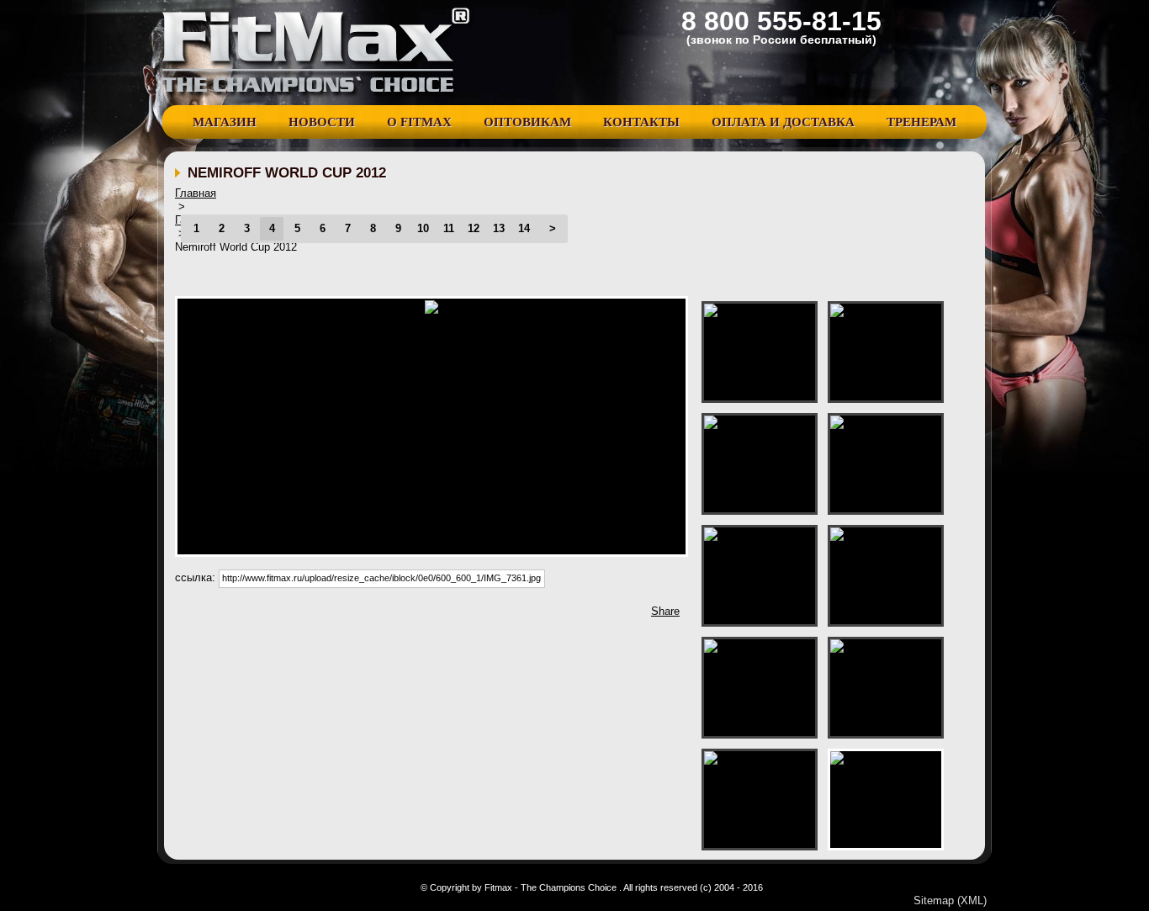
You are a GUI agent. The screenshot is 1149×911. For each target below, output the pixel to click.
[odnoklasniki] (362, 616)
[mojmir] (388, 616)
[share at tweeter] (211, 616)
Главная (195, 193)
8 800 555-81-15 (781, 21)
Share (665, 611)
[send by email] (413, 616)
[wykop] (262, 616)
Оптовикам (527, 122)
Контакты (641, 122)
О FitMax (419, 122)
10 (423, 228)
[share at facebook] (186, 616)
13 (499, 228)
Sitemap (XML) (950, 900)
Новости (322, 122)
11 (448, 228)
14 (524, 228)
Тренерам (921, 122)
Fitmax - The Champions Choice (318, 52)
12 (473, 228)
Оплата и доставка (783, 122)
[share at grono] (236, 616)
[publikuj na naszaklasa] (312, 616)
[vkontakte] (337, 616)
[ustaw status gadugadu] (287, 616)
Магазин (225, 122)
